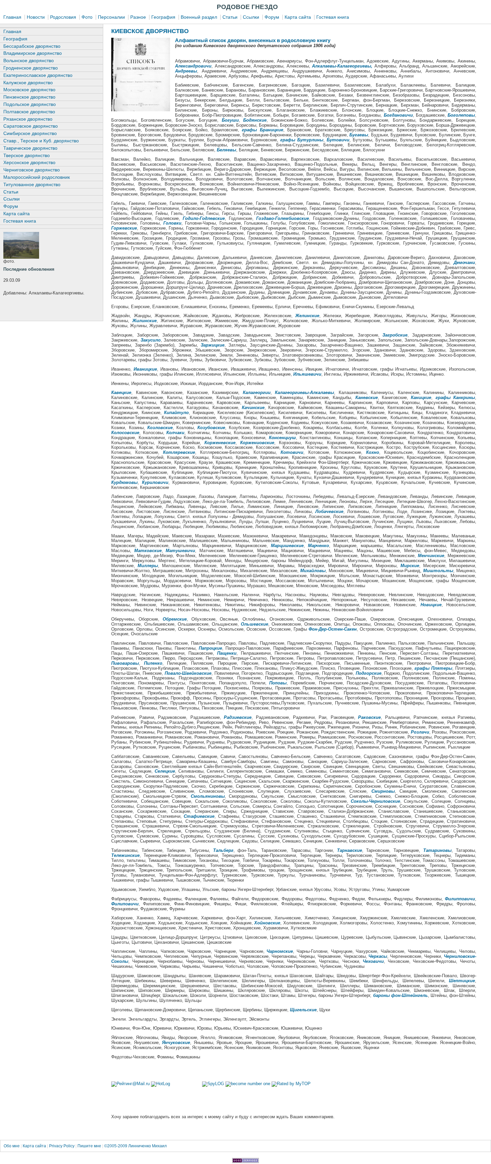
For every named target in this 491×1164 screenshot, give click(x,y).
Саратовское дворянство (30, 126)
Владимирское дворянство (32, 53)
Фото (87, 17)
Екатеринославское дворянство (37, 75)
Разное (138, 17)
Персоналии (111, 17)
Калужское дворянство (28, 82)
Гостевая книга (332, 17)
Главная (12, 17)
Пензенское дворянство (29, 97)
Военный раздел (199, 17)
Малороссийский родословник (36, 177)
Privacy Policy (61, 1146)
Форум (272, 17)
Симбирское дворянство (30, 133)
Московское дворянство (29, 89)
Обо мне (12, 1146)
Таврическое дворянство (30, 148)
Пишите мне (89, 1146)
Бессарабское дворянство (31, 46)
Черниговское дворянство (31, 169)
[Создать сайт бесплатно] (245, 1161)
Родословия (63, 17)
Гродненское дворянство (30, 68)
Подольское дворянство (29, 104)
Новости (36, 17)
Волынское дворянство (28, 60)
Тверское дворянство (26, 155)
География (163, 17)
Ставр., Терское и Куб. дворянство (41, 140)
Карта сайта (298, 17)
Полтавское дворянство (29, 111)
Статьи (229, 17)
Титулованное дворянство (31, 184)
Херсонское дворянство (29, 162)
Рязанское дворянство (27, 119)
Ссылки (251, 17)
